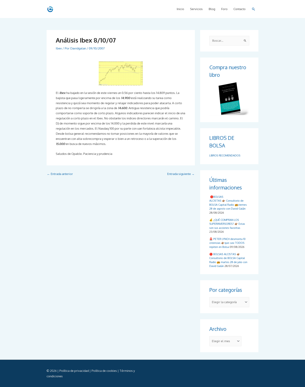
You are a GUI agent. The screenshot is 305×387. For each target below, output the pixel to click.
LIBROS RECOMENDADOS (224, 155)
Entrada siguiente (181, 173)
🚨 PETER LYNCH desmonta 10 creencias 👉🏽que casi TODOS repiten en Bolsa (227, 243)
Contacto (240, 9)
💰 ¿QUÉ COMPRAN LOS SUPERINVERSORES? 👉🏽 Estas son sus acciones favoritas (227, 224)
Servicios (196, 9)
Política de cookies (104, 371)
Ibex (59, 48)
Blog (212, 9)
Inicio (180, 9)
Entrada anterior (60, 173)
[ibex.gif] (121, 73)
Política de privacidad (74, 371)
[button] (253, 9)
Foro (224, 9)
